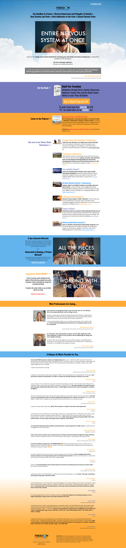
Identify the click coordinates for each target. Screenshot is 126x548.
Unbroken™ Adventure (72, 154)
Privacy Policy (46, 539)
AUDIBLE (85, 109)
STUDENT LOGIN (96, 4)
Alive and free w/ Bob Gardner (75, 116)
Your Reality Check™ (71, 169)
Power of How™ (68, 208)
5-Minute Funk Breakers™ (73, 196)
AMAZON (83, 107)
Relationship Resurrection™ (74, 222)
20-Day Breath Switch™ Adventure (76, 183)
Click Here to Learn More (38, 262)
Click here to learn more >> (38, 294)
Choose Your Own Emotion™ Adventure (79, 140)
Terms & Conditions (38, 539)
